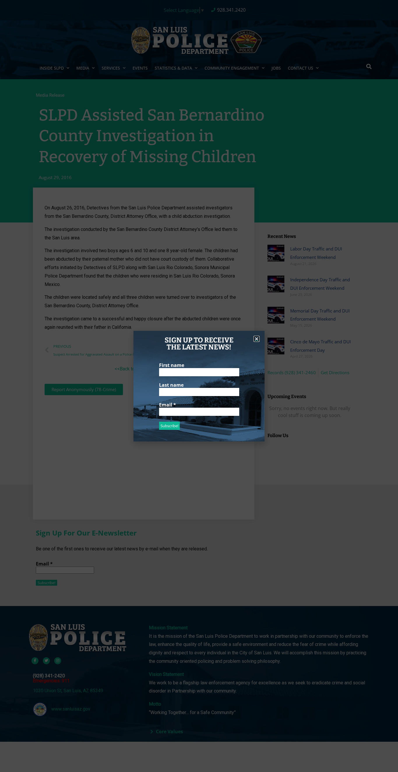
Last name (171, 385)
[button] (256, 339)
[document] (199, 386)
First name (171, 365)
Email (167, 405)
